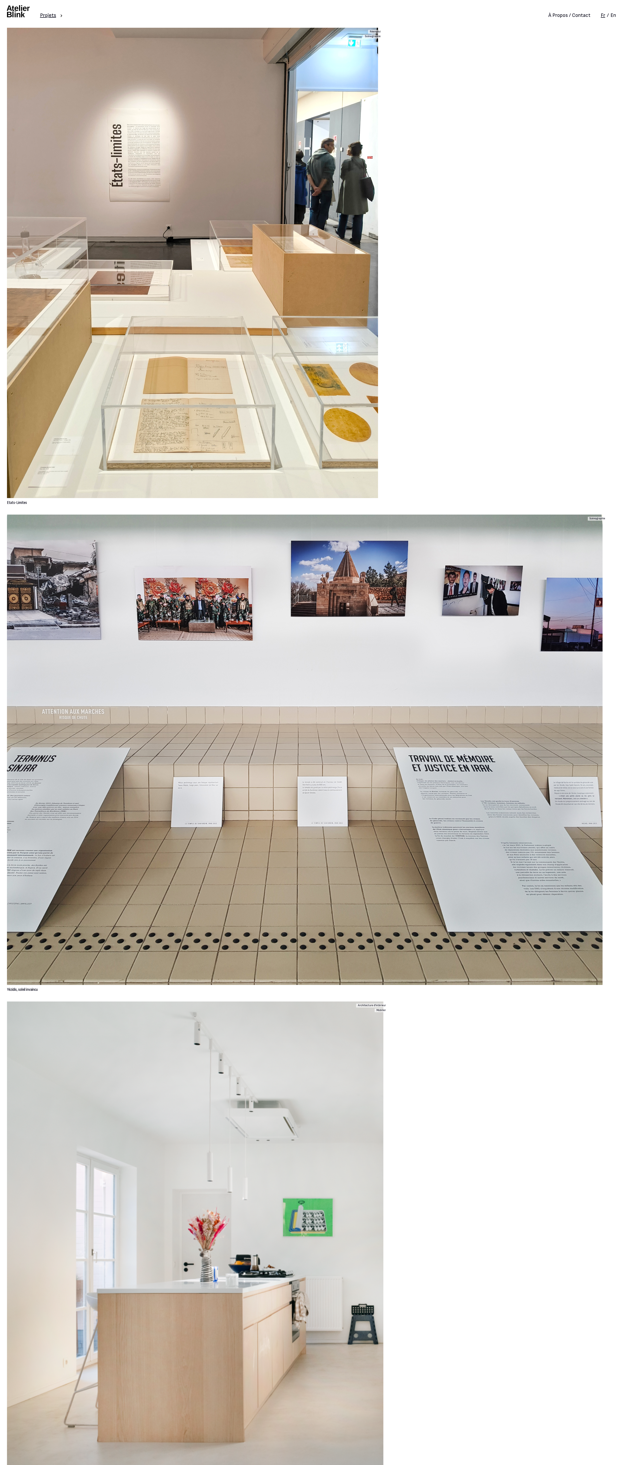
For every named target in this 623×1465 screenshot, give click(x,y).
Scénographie (373, 36)
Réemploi (375, 31)
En (613, 15)
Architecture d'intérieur (372, 1005)
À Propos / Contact (569, 15)
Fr (603, 15)
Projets (48, 15)
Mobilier (381, 1010)
